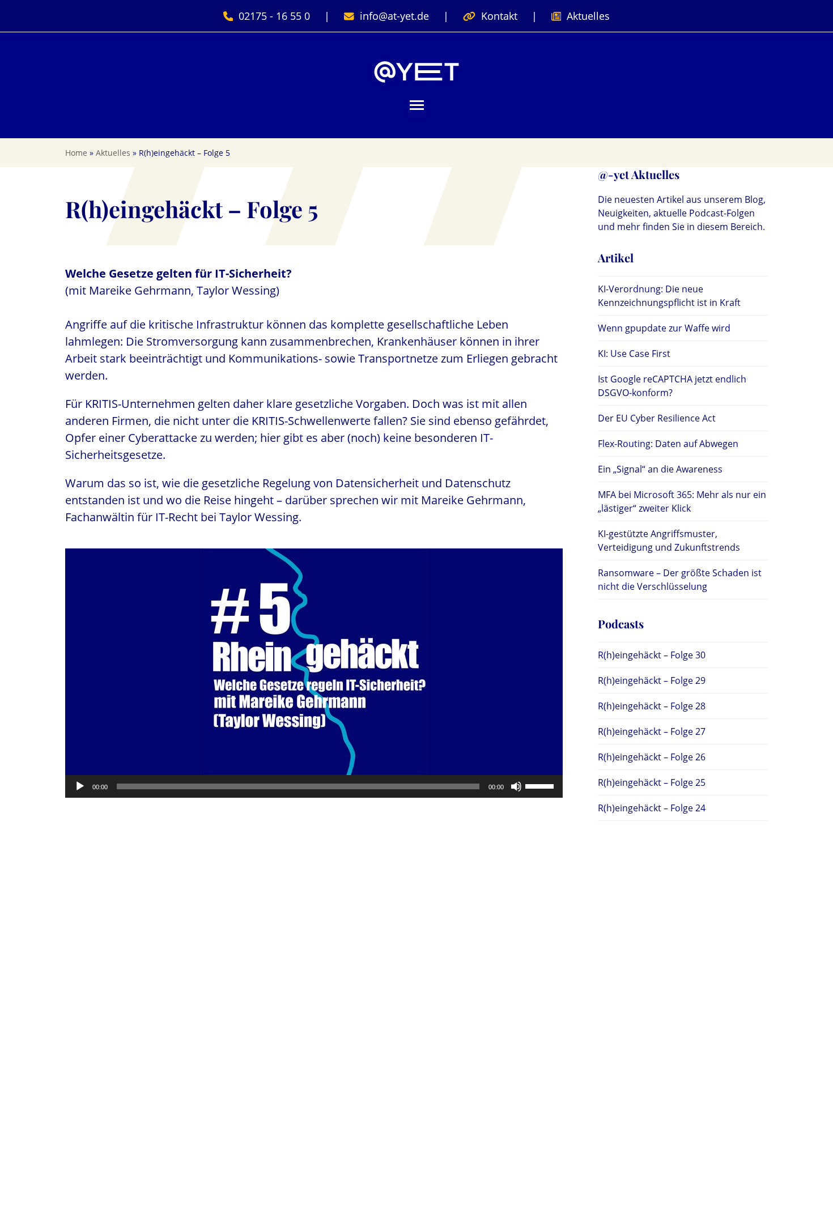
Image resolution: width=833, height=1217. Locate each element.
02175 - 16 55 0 (274, 16)
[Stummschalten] (516, 786)
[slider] (541, 785)
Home (76, 152)
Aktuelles (588, 16)
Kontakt (499, 16)
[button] (417, 105)
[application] (314, 786)
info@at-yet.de (394, 16)
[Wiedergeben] (80, 786)
